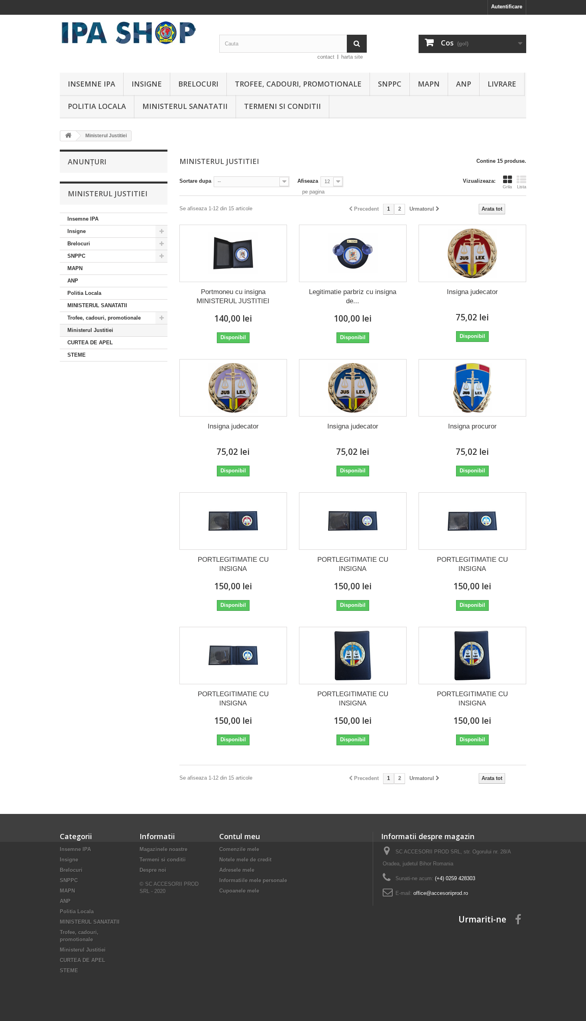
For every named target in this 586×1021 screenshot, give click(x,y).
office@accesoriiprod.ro (440, 893)
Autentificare (506, 7)
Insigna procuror (472, 426)
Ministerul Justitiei (90, 330)
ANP (463, 84)
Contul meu (239, 836)
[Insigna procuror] (472, 388)
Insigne (147, 84)
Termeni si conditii (282, 106)
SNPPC (389, 84)
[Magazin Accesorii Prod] (133, 33)
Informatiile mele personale (253, 880)
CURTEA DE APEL (90, 343)
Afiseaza (307, 181)
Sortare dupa (195, 181)
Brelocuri (198, 84)
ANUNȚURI (87, 161)
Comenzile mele (239, 849)
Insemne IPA (91, 84)
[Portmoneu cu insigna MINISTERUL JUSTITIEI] (233, 253)
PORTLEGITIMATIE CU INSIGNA (233, 564)
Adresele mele (236, 870)
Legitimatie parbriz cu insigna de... (352, 296)
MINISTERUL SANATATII (185, 106)
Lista (521, 186)
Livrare (502, 84)
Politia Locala (97, 106)
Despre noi (153, 870)
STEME (76, 355)
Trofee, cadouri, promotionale (298, 84)
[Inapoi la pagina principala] (68, 136)
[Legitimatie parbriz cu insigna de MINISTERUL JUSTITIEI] (353, 253)
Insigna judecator (472, 292)
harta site (352, 57)
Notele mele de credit (245, 860)
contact (325, 57)
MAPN (429, 84)
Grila (507, 186)
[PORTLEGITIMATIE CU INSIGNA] (233, 521)
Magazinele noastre (163, 849)
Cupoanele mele (239, 891)
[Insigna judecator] (472, 253)
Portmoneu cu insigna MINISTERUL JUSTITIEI (233, 296)
